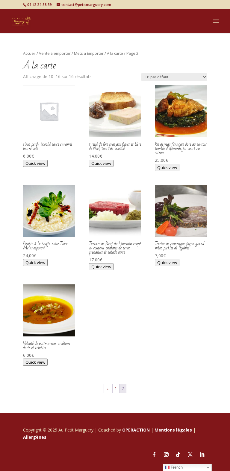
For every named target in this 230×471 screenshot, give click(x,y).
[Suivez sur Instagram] (166, 454)
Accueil (29, 53)
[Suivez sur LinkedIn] (202, 454)
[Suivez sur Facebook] (154, 454)
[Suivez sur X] (190, 454)
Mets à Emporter (89, 53)
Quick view (35, 163)
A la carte (115, 53)
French (176, 467)
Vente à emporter (55, 53)
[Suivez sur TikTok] (178, 454)
